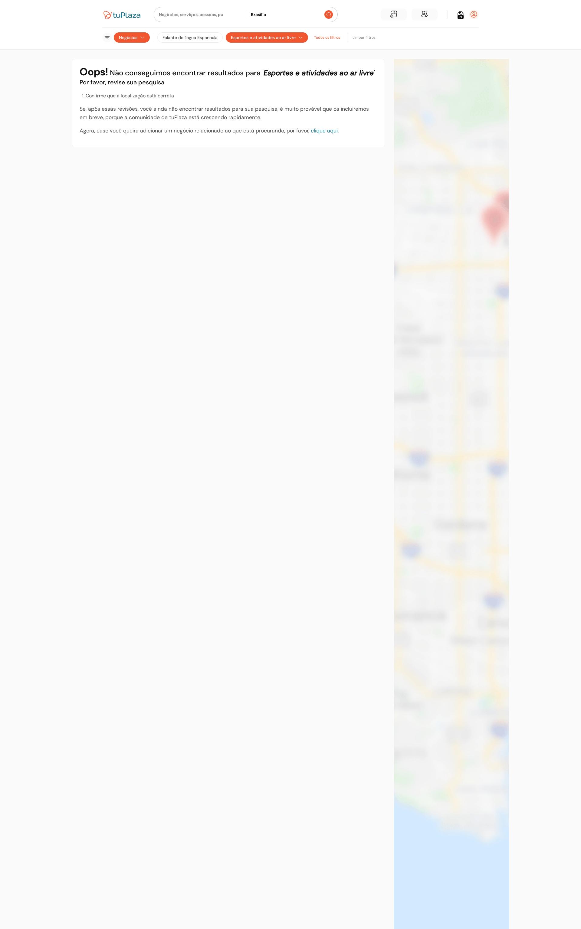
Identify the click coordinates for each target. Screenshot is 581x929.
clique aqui (324, 130)
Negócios (128, 37)
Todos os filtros (327, 37)
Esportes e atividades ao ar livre (263, 37)
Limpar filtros (364, 37)
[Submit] (328, 14)
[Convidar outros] (425, 14)
